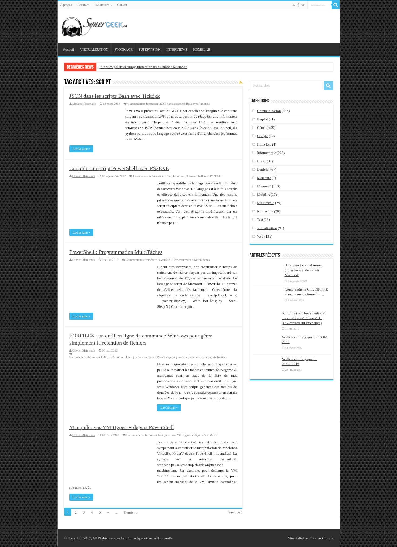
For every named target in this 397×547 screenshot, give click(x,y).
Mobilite (263, 195)
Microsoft (264, 186)
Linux (261, 161)
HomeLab (264, 144)
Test (260, 220)
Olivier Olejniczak (83, 176)
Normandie (265, 211)
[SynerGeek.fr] (95, 25)
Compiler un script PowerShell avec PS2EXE (119, 168)
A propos (66, 5)
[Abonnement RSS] (240, 82)
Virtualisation (267, 228)
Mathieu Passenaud (84, 103)
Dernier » (130, 512)
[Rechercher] (336, 5)
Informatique (266, 153)
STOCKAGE (123, 50)
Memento (264, 178)
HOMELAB (201, 50)
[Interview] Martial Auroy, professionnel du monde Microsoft (143, 67)
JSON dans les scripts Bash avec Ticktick (114, 96)
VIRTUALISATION (94, 50)
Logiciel (263, 169)
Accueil (68, 50)
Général (262, 128)
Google (262, 136)
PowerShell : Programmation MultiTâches (115, 252)
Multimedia (265, 203)
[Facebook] (298, 5)
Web (260, 236)
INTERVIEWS (176, 50)
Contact (122, 5)
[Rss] (293, 5)
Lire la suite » (81, 149)
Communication (269, 111)
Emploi (262, 119)
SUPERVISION (149, 50)
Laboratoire (102, 5)
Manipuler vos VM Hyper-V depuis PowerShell (121, 427)
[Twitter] (303, 5)
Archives (83, 5)
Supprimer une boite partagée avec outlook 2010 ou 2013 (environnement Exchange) (303, 318)
